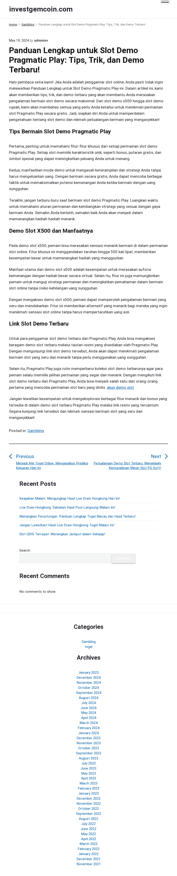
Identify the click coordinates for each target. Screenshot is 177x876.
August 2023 (88, 758)
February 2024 (88, 728)
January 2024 (88, 733)
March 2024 (88, 723)
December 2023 (88, 738)
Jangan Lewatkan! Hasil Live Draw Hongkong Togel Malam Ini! (66, 525)
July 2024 (88, 703)
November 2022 (89, 804)
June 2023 (88, 768)
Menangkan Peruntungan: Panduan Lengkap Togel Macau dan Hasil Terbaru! (77, 516)
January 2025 (88, 672)
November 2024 (89, 683)
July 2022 (88, 824)
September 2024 (88, 693)
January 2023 (88, 793)
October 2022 (88, 809)
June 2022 (88, 829)
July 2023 (88, 763)
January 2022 (88, 854)
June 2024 (88, 708)
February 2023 (88, 788)
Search (24, 550)
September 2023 (88, 753)
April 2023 (88, 778)
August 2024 (88, 698)
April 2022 (88, 839)
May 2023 (88, 773)
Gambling (35, 430)
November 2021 (89, 864)
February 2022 (88, 849)
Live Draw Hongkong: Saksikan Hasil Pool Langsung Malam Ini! (67, 507)
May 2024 (88, 713)
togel (88, 647)
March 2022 (88, 844)
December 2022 (88, 798)
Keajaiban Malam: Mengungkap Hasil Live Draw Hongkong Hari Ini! (69, 498)
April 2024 (88, 718)
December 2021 (88, 859)
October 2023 (88, 748)
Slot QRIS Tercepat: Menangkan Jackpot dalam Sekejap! (62, 534)
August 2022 (88, 819)
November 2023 (89, 743)
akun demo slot (120, 387)
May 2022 (88, 834)
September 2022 (88, 814)
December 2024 (88, 678)
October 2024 (88, 688)
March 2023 (88, 783)
